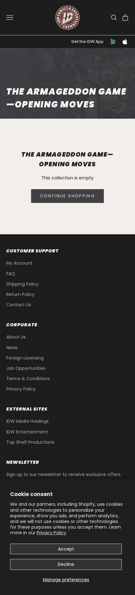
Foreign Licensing (25, 358)
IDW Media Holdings (27, 421)
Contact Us (18, 305)
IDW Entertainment (27, 432)
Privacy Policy (51, 533)
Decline (66, 564)
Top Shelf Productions (30, 442)
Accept (66, 549)
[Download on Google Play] (113, 41)
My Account (19, 263)
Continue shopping (67, 196)
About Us (16, 337)
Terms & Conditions (28, 378)
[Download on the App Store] (125, 41)
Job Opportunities (26, 368)
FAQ (10, 274)
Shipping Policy (22, 284)
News (12, 347)
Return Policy (20, 294)
